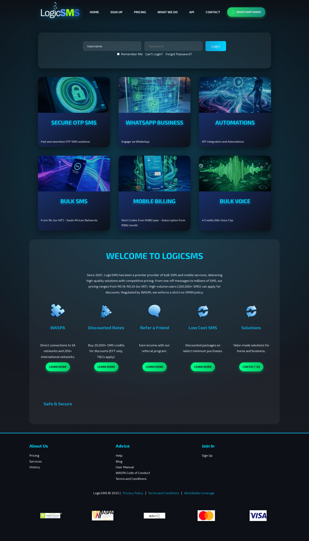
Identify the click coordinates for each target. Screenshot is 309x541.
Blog (119, 461)
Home (94, 12)
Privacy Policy (133, 493)
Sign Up (116, 12)
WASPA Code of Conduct (133, 473)
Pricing (140, 12)
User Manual (125, 467)
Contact (213, 12)
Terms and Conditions (131, 479)
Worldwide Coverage (199, 493)
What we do (168, 12)
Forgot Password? (179, 54)
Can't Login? (154, 54)
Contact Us (251, 366)
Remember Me (132, 54)
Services (35, 461)
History (34, 467)
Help (119, 455)
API (191, 12)
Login (215, 46)
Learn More (58, 366)
